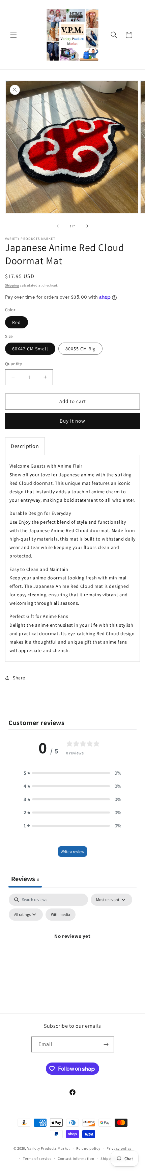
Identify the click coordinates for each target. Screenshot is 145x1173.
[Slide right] (87, 226)
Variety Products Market (48, 1148)
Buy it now (72, 421)
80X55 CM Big (80, 349)
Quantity (13, 364)
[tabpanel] (72, 951)
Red (16, 322)
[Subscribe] (106, 1044)
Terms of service (37, 1158)
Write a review (72, 851)
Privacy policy (119, 1148)
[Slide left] (57, 226)
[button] (13, 34)
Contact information (76, 1158)
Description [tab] (25, 446)
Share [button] (19, 678)
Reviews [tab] (25, 878)
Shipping (12, 285)
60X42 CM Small (30, 349)
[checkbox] (61, 914)
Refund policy (88, 1148)
